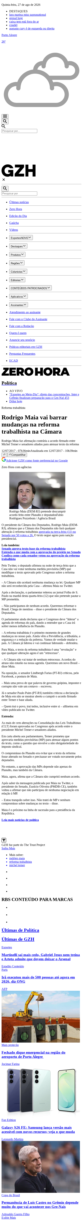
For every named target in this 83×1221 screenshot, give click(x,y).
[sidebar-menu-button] (5, 116)
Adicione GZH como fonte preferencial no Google (37, 460)
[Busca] (5, 121)
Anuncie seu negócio (22, 340)
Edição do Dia (18, 216)
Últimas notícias (19, 202)
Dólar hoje (15, 401)
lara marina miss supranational (27, 14)
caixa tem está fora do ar (24, 21)
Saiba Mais (8, 848)
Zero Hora (15, 209)
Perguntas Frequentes (22, 353)
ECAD (13, 360)
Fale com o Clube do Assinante (28, 319)
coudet (13, 25)
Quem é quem (17, 333)
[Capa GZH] (41, 139)
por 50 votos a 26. (22, 535)
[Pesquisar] (5, 188)
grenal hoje (16, 18)
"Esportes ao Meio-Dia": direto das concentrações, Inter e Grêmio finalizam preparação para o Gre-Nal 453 (44, 396)
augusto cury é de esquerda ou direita (31, 28)
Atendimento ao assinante (25, 312)
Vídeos (13, 229)
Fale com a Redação (21, 326)
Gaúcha (14, 222)
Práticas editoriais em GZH (25, 346)
